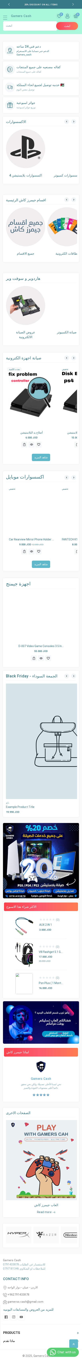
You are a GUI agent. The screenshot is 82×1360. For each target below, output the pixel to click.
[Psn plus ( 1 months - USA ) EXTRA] (24, 983)
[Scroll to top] (73, 1343)
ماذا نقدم (9, 1341)
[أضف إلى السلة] (24, 445)
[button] (7, 18)
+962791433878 (18, 1294)
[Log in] (67, 16)
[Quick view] (31, 445)
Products (11, 1333)
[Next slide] (73, 4)
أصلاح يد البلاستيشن (31, 432)
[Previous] (66, 121)
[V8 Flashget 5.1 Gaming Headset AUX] (24, 954)
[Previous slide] (9, 4)
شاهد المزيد (41, 457)
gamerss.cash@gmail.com (25, 1301)
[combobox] (30, 26)
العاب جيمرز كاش (46, 1205)
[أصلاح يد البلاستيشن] (31, 397)
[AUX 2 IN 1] (24, 925)
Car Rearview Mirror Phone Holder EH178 (34, 539)
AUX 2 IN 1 (45, 924)
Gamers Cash (42, 1355)
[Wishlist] (39, 445)
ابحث (67, 26)
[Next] (73, 121)
